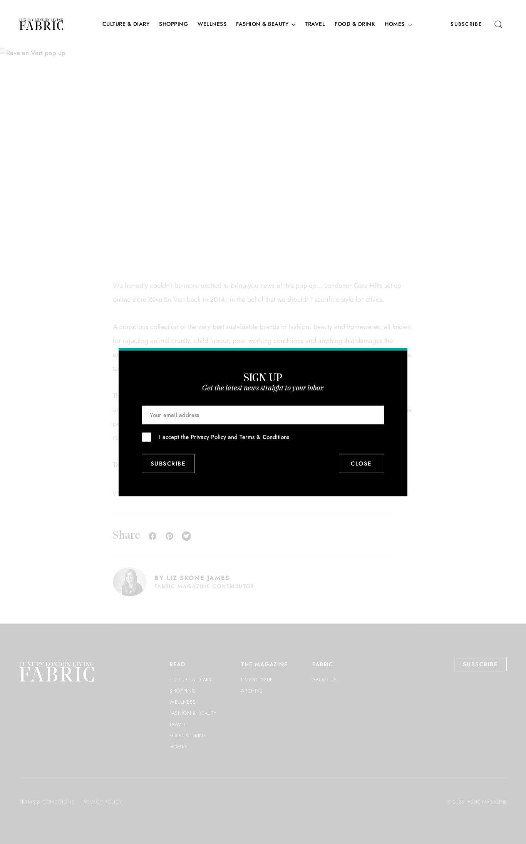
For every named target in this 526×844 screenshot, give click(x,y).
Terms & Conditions (264, 436)
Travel (315, 24)
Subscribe (466, 24)
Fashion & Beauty (262, 24)
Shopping (173, 24)
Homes (395, 24)
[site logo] (41, 24)
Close (361, 463)
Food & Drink (355, 24)
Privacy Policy (208, 436)
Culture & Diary (126, 24)
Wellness (212, 24)
